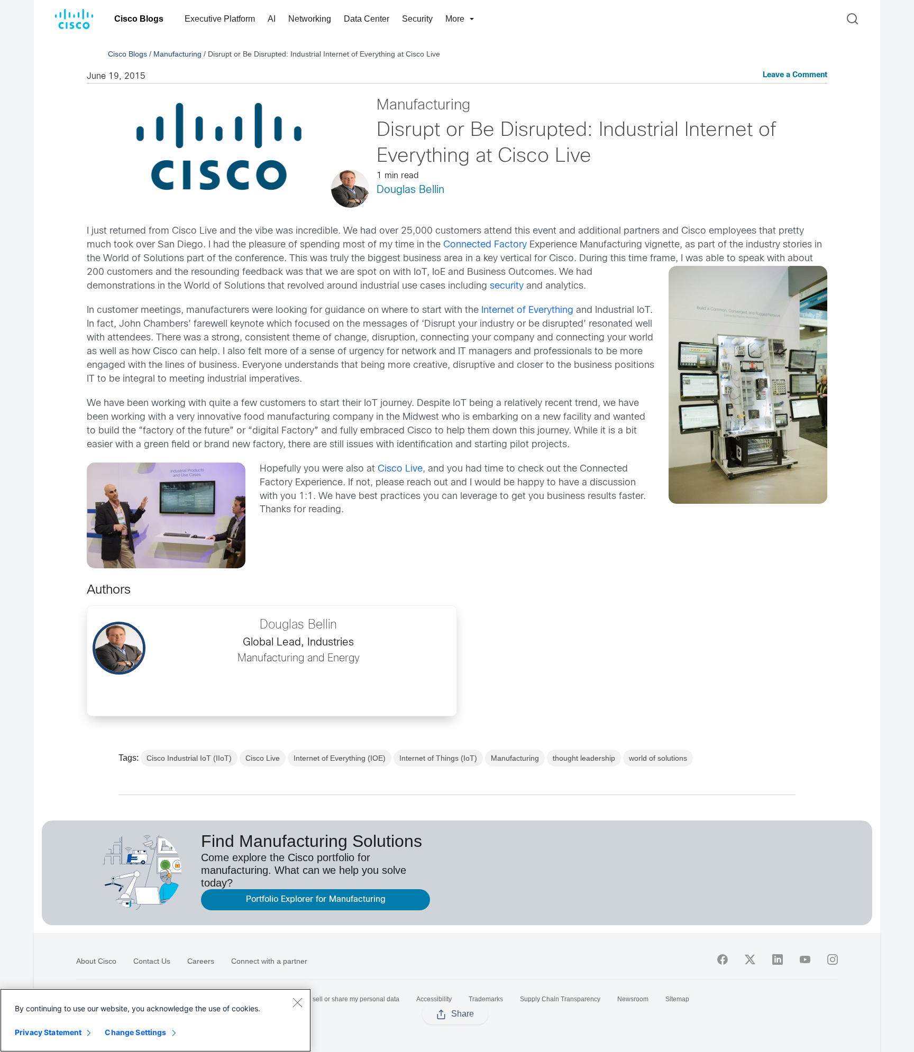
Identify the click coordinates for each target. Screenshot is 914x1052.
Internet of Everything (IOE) (340, 758)
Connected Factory (485, 245)
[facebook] (722, 959)
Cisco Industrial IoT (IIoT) (189, 758)
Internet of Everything (527, 310)
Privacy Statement (48, 1032)
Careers (200, 961)
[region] (155, 1020)
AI (272, 18)
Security (417, 18)
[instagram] (832, 959)
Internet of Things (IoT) (438, 758)
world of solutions (658, 758)
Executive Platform (220, 18)
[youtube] (805, 959)
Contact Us (151, 961)
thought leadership (584, 758)
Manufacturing (177, 54)
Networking (309, 18)
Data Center (366, 18)
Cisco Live (400, 469)
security (507, 286)
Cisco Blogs (138, 18)
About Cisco (96, 961)
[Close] (297, 1002)
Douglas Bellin (410, 190)
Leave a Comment (795, 75)
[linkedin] (777, 959)
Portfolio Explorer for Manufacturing (316, 899)
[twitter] (750, 959)
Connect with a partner (269, 961)
